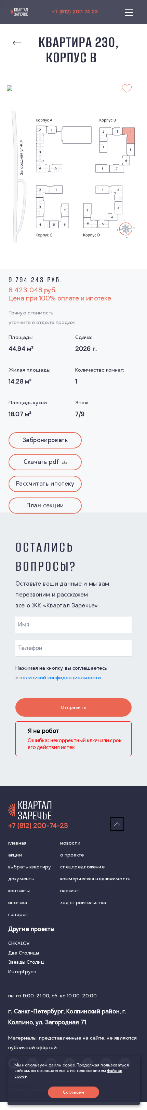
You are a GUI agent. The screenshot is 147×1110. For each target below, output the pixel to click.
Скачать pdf (41, 462)
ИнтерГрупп (22, 971)
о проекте (72, 855)
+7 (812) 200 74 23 (75, 11)
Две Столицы (23, 953)
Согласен (73, 1092)
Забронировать (45, 440)
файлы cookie (62, 1065)
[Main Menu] (129, 12)
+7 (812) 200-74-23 (38, 826)
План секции (45, 506)
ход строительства (83, 902)
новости (70, 843)
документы (21, 878)
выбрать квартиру (29, 866)
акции (15, 855)
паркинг (69, 890)
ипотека (17, 902)
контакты (19, 890)
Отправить (73, 707)
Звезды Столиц (26, 962)
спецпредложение (82, 866)
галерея (18, 914)
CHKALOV (19, 943)
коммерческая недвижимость (95, 878)
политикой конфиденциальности (60, 678)
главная (17, 843)
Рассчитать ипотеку (45, 484)
